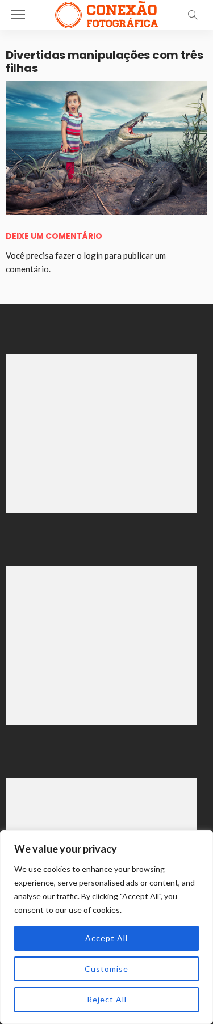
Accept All (106, 938)
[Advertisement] (101, 433)
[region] (106, 927)
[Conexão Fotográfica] (106, 13)
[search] (192, 15)
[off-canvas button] (18, 15)
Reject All (107, 999)
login (93, 255)
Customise (106, 969)
